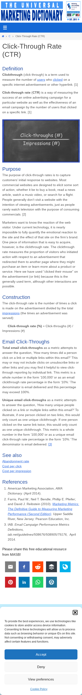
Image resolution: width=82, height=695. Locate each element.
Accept (41, 654)
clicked (58, 79)
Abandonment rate (15, 461)
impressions (11, 313)
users (41, 79)
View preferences (41, 679)
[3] (50, 444)
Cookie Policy (38, 689)
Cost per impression (16, 471)
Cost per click (12, 466)
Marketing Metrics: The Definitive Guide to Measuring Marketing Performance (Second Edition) (43, 509)
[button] (75, 612)
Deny (41, 667)
